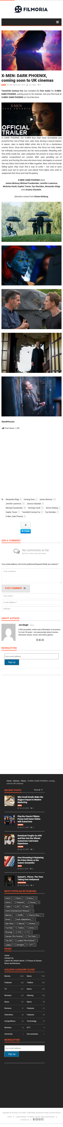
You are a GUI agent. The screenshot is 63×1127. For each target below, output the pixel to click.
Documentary (32, 1034)
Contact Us (8, 958)
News (3, 85)
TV (5, 989)
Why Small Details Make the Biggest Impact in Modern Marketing (30, 799)
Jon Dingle (32, 85)
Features (8, 982)
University (8, 1034)
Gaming (20, 825)
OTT (28, 1027)
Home (9, 781)
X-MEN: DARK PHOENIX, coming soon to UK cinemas (27, 78)
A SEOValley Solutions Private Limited (41, 1113)
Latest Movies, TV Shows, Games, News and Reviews (35, 1117)
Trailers (30, 982)
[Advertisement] (31, 462)
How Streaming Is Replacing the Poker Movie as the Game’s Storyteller (31, 860)
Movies (16, 781)
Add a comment (11, 540)
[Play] (31, 119)
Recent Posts (12, 790)
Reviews (7, 995)
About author (10, 618)
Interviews (22, 882)
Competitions (9, 1021)
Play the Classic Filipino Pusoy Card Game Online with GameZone (29, 819)
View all (37, 790)
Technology (31, 1021)
